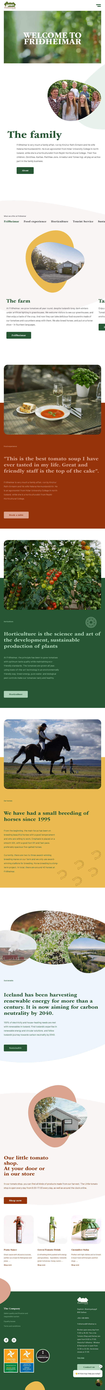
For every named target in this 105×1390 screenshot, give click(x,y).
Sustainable (15, 1048)
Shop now (15, 1200)
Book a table (16, 515)
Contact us (89, 1367)
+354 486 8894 (83, 1318)
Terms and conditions (12, 1326)
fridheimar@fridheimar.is (86, 1324)
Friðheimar (19, 335)
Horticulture (16, 694)
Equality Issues (9, 1321)
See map (80, 1358)
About (25, 170)
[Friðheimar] (82, 1301)
